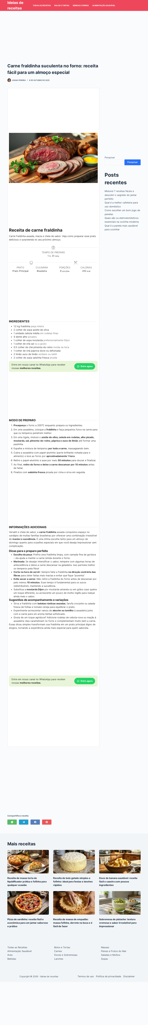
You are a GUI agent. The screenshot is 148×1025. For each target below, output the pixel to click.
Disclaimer (129, 976)
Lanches (58, 958)
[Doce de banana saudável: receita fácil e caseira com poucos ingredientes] (120, 861)
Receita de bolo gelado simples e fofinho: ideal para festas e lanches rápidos (73, 881)
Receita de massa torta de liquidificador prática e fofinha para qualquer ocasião (27, 881)
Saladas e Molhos (110, 954)
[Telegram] (23, 822)
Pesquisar (110, 157)
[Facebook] (35, 822)
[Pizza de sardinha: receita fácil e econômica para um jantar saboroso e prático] (28, 903)
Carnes (58, 951)
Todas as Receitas (17, 947)
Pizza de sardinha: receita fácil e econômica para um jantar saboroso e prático (27, 923)
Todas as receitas (42, 5)
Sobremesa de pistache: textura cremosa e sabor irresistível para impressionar (117, 923)
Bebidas (11, 958)
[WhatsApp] (12, 822)
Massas (105, 947)
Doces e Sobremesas (65, 954)
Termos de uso (86, 976)
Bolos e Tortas (61, 5)
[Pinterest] (46, 822)
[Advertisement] (74, 32)
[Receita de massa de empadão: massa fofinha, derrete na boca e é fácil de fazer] (74, 903)
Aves (10, 954)
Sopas (104, 958)
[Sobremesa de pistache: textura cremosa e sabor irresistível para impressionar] (120, 903)
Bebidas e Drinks (81, 5)
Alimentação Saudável (103, 5)
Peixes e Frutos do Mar (113, 951)
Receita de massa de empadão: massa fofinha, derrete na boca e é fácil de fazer (72, 923)
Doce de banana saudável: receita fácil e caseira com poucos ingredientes (118, 881)
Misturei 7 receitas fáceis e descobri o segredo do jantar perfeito (121, 195)
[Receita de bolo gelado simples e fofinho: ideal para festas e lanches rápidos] (74, 861)
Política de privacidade (108, 976)
